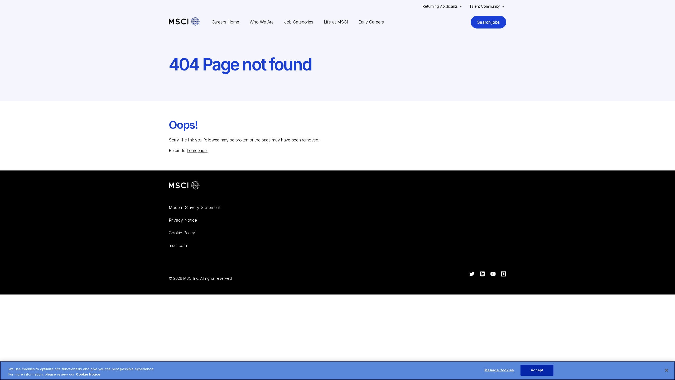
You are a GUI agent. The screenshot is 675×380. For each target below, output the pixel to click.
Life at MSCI (336, 22)
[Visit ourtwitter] (472, 274)
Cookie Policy (182, 232)
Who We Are (262, 22)
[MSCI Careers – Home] (184, 22)
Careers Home (225, 22)
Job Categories (299, 22)
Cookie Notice (88, 374)
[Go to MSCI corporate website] (184, 186)
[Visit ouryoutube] (493, 274)
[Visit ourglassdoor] (503, 274)
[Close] (666, 370)
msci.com (178, 245)
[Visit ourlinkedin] (482, 274)
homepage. (197, 150)
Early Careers (371, 22)
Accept (537, 370)
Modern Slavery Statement (194, 207)
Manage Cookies (499, 370)
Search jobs (488, 22)
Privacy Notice (183, 220)
